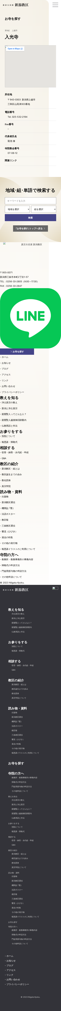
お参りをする (11, 431)
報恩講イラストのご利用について (18, 549)
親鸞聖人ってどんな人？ (14, 414)
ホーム (5, 357)
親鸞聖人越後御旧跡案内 (14, 420)
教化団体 (6, 480)
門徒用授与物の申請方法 (14, 571)
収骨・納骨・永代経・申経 (15, 452)
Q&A (4, 458)
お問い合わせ (8, 386)
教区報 (5, 519)
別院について (8, 436)
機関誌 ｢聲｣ (8, 508)
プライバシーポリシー (13, 392)
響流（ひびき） (9, 531)
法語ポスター (8, 514)
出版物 (5, 496)
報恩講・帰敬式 (9, 442)
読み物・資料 (11, 492)
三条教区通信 (8, 525)
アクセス (6, 374)
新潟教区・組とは (11, 468)
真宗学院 (6, 486)
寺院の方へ (9, 555)
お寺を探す (16, 763)
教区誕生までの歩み (12, 474)
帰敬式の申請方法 (11, 565)
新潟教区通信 (8, 502)
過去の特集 (7, 537)
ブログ (5, 368)
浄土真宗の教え (9, 402)
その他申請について (12, 576)
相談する (7, 448)
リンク (5, 380)
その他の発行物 (9, 543)
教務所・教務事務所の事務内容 (17, 559)
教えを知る (9, 398)
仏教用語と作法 (9, 425)
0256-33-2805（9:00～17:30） (22, 281)
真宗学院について (19, 698)
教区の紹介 (9, 464)
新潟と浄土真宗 (9, 408)
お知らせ (6, 362)
